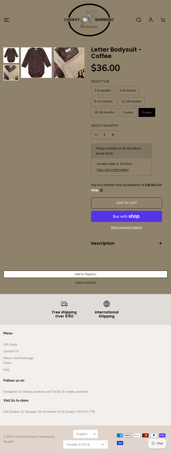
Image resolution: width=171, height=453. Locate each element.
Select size (100, 81)
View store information (113, 170)
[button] (7, 20)
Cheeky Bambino (26, 437)
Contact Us (11, 351)
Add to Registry (85, 274)
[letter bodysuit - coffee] (36, 62)
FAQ (6, 370)
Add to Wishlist (85, 283)
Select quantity (104, 126)
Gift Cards (10, 344)
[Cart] (163, 20)
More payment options (126, 227)
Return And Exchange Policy (18, 360)
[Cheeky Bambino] (85, 19)
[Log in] (151, 20)
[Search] (139, 20)
